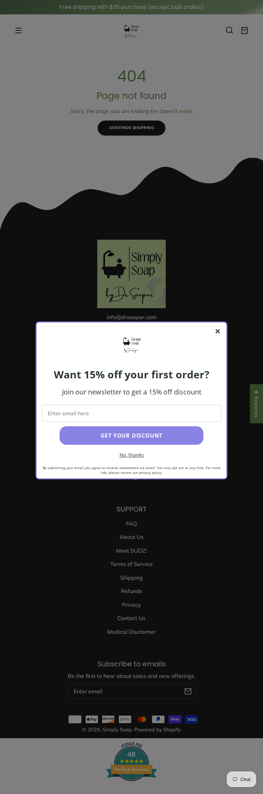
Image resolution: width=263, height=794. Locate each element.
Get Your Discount (132, 435)
